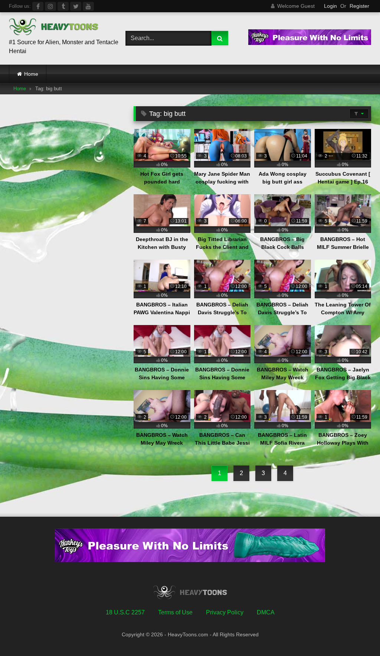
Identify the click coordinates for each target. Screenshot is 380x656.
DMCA (266, 612)
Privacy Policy (224, 612)
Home (31, 74)
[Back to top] (357, 634)
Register (359, 6)
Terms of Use (175, 612)
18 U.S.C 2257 (125, 612)
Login (330, 6)
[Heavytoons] (58, 28)
